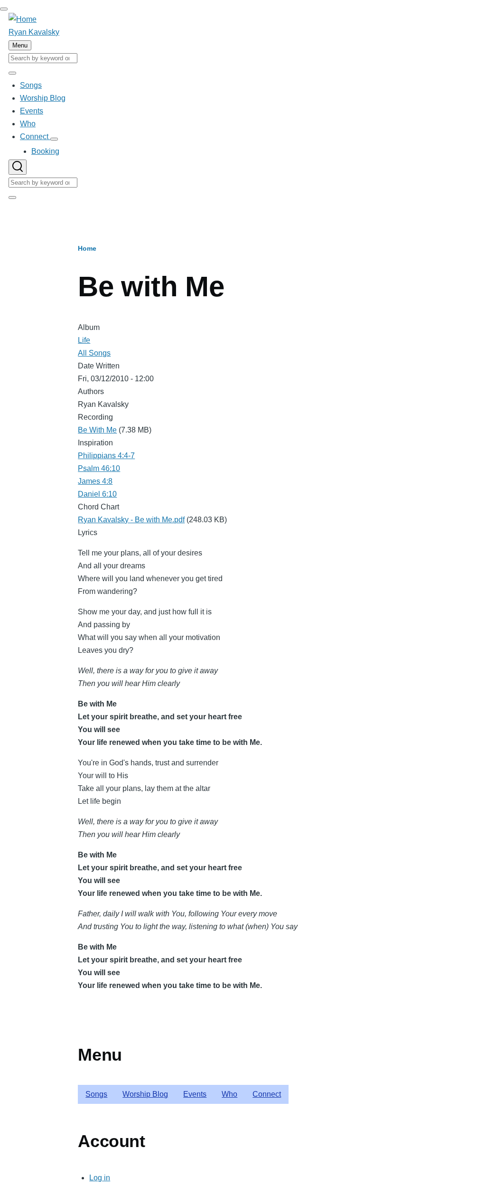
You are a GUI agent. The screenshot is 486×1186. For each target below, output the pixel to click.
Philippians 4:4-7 (106, 456)
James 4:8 (95, 481)
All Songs (94, 353)
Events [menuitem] (194, 1094)
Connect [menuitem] (266, 1094)
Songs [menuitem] (96, 1094)
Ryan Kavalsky (34, 32)
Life (84, 340)
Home (87, 248)
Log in (99, 1178)
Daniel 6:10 (97, 494)
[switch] (4, 9)
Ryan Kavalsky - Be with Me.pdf (131, 520)
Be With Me (97, 430)
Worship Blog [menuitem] (145, 1094)
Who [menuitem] (229, 1094)
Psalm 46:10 (99, 468)
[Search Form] (18, 167)
